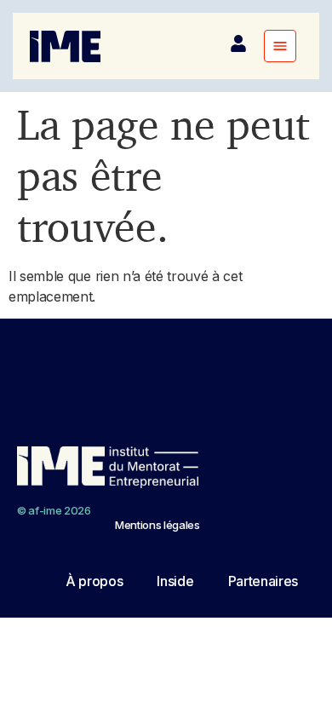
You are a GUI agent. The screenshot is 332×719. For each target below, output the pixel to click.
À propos (94, 581)
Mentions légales (157, 525)
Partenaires (263, 581)
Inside (175, 581)
